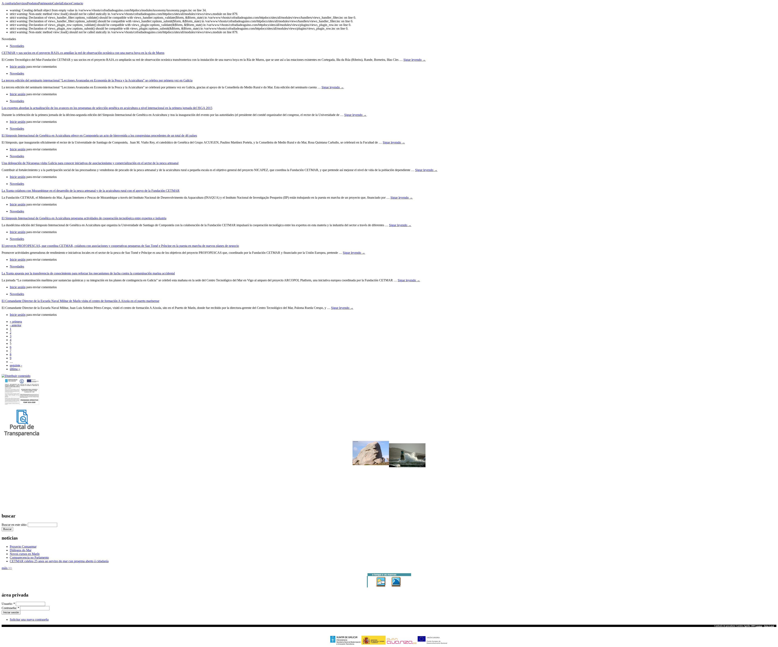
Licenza (759, 626)
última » (15, 369)
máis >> (7, 568)
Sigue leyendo (414, 59)
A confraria (9, 3)
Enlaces (67, 3)
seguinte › (16, 365)
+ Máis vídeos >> (9, 508)
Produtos (32, 3)
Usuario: (8, 603)
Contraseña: (10, 608)
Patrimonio (45, 3)
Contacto (77, 3)
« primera (16, 321)
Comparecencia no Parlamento (29, 557)
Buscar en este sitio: (15, 524)
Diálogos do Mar (20, 550)
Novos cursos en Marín (25, 554)
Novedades (17, 46)
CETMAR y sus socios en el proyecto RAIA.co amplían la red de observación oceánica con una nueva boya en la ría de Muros (83, 53)
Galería (57, 3)
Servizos (21, 3)
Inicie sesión (18, 66)
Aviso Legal (769, 626)
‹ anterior (15, 325)
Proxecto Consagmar (23, 546)
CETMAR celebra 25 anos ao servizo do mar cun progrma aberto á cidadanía (59, 561)
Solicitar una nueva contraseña (29, 619)
